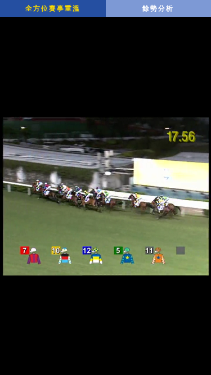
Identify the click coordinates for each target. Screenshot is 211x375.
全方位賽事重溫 (52, 8)
